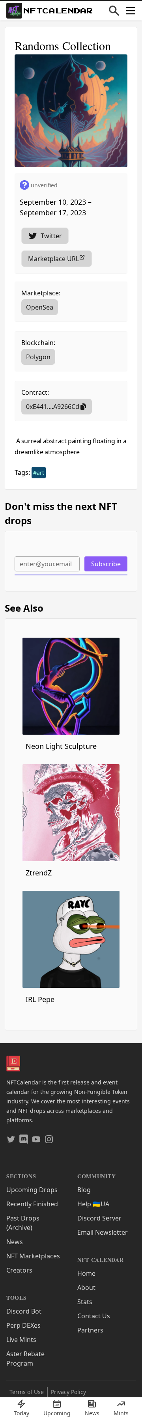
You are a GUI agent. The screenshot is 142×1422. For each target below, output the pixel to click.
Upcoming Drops (32, 1189)
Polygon (38, 357)
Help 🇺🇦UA (93, 1204)
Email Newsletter (102, 1232)
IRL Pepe (40, 999)
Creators (19, 1270)
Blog (84, 1189)
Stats (84, 1301)
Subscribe (106, 564)
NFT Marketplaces (33, 1256)
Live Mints (21, 1339)
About (86, 1287)
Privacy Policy (68, 1392)
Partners (90, 1330)
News (14, 1241)
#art (38, 472)
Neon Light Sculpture (61, 746)
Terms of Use (26, 1392)
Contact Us (93, 1316)
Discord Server (99, 1218)
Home (86, 1273)
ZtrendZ (39, 872)
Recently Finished (32, 1204)
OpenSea (39, 307)
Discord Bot (23, 1311)
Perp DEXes (23, 1325)
